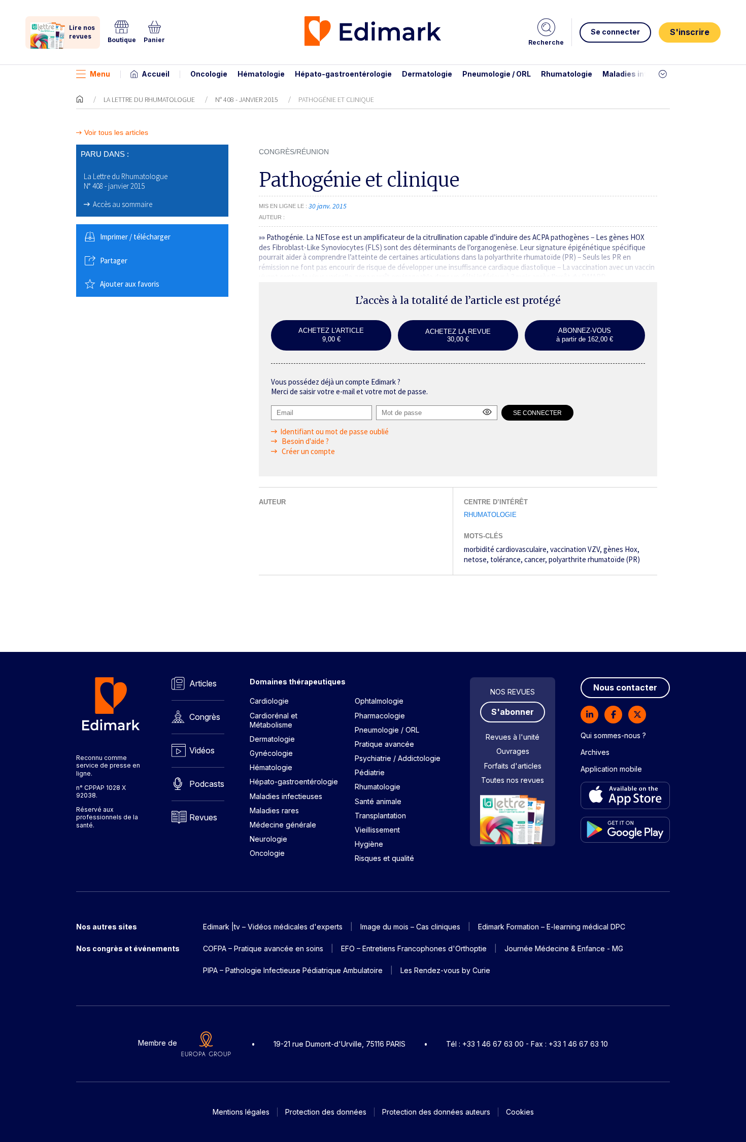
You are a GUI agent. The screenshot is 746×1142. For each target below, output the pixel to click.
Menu (100, 74)
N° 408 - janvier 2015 (246, 99)
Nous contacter (625, 687)
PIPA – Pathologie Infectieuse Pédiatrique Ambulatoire (293, 970)
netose (475, 559)
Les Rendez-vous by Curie (445, 970)
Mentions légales (241, 1112)
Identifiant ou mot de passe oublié (334, 431)
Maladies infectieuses (643, 74)
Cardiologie (269, 701)
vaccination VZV (575, 549)
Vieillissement (377, 829)
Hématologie (261, 74)
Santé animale (378, 801)
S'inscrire (689, 32)
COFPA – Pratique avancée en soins (263, 948)
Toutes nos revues (512, 780)
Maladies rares (274, 810)
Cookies (520, 1112)
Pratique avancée (384, 744)
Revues (203, 817)
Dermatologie (427, 74)
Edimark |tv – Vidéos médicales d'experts (273, 926)
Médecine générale (283, 824)
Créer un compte (307, 451)
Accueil (155, 74)
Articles (203, 683)
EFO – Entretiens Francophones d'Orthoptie (414, 948)
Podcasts (206, 784)
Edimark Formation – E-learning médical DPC (551, 926)
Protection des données (325, 1112)
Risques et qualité (384, 858)
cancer (534, 559)
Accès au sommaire (122, 204)
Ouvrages (512, 751)
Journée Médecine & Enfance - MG (563, 948)
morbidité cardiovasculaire (505, 549)
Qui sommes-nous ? (613, 735)
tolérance (505, 559)
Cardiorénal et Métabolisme (273, 720)
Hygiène (369, 844)
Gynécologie (271, 753)
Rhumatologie (566, 74)
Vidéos (202, 750)
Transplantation (380, 815)
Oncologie (208, 74)
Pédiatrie (370, 772)
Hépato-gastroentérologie (343, 74)
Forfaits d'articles (512, 766)
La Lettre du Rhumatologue (149, 99)
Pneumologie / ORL (496, 74)
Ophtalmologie (379, 701)
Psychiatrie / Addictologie (397, 758)
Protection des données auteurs (436, 1112)
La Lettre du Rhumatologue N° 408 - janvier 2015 (125, 181)
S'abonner (512, 712)
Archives (595, 752)
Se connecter (615, 31)
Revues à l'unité (512, 737)
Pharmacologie (380, 715)
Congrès (204, 717)
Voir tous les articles (116, 132)
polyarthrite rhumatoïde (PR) (594, 559)
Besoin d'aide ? (304, 441)
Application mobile (611, 769)
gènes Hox (620, 549)
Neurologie (268, 839)
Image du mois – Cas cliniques (410, 926)
